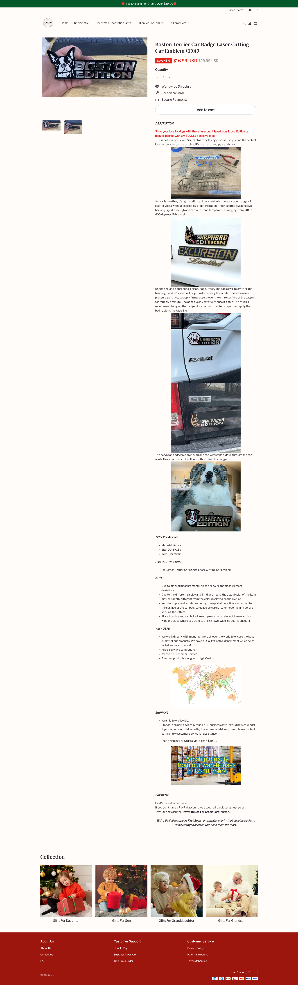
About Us (45, 948)
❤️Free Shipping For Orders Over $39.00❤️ (149, 3)
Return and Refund (197, 954)
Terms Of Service (197, 960)
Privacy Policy (195, 948)
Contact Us (46, 954)
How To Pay (120, 948)
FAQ (42, 960)
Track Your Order (123, 960)
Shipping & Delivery (125, 954)
